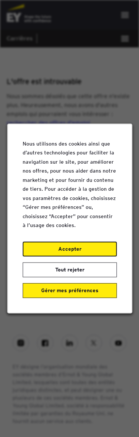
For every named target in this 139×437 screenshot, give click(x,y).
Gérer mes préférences (69, 290)
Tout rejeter (69, 270)
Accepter (69, 249)
